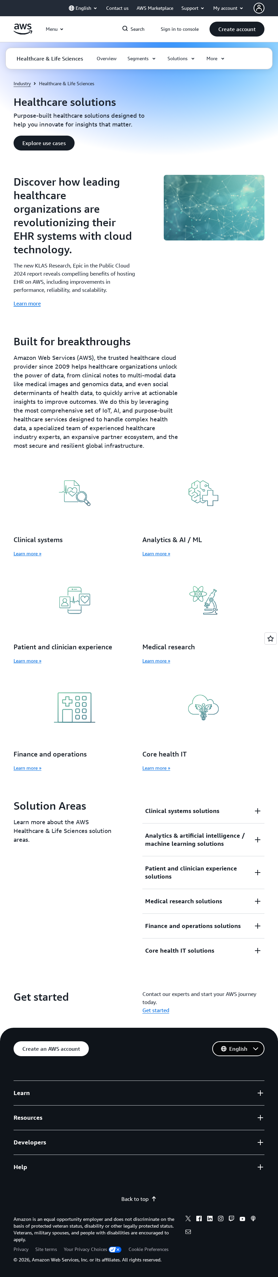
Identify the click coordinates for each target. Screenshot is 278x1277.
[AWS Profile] (259, 8)
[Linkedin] (210, 1219)
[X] (188, 1219)
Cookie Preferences (148, 1249)
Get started (155, 1010)
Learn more (27, 303)
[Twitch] (231, 1219)
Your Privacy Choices (85, 1249)
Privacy (21, 1249)
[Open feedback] (270, 638)
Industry (22, 83)
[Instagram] (220, 1219)
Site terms (46, 1249)
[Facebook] (199, 1219)
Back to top (134, 1198)
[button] (237, 29)
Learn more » (27, 553)
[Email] (188, 1232)
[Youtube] (242, 1219)
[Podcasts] (253, 1219)
